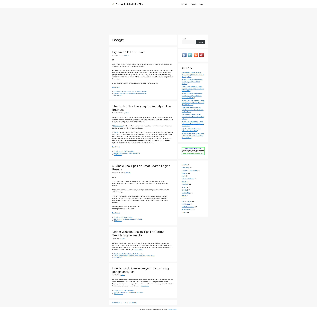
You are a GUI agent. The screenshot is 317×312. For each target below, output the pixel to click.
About (201, 4)
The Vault (184, 4)
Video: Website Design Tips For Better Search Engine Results (138, 233)
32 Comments (118, 257)
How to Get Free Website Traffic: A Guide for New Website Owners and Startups (193, 124)
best (115, 93)
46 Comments (118, 155)
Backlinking (117, 91)
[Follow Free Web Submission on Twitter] (190, 57)
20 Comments (118, 95)
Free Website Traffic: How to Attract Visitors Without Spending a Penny (193, 117)
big (118, 93)
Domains (184, 173)
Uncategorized (186, 209)
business (116, 153)
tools (134, 153)
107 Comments (118, 294)
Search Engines (128, 217)
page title (131, 255)
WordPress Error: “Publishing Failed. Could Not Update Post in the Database (192, 110)
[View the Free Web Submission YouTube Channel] (201, 57)
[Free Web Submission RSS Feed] (196, 57)
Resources (193, 4)
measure (126, 292)
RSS (183, 198)
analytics (116, 292)
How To (134, 91)
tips (136, 219)
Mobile (184, 195)
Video (183, 212)
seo (133, 219)
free (127, 93)
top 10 (138, 153)
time (132, 93)
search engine (128, 219)
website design (150, 255)
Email (183, 176)
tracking (132, 292)
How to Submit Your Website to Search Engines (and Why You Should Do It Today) (192, 96)
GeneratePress (172, 309)
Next (134, 302)
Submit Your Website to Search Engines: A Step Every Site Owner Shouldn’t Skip (193, 89)
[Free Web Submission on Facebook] (184, 57)
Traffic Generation (142, 91)
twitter (140, 93)
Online (130, 153)
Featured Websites (188, 179)
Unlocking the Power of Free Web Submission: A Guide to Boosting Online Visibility (193, 136)
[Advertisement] (158, 20)
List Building (186, 193)
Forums (184, 181)
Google (129, 91)
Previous (116, 302)
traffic (136, 93)
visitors (144, 93)
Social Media (186, 204)
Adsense (184, 165)
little (129, 93)
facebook (122, 93)
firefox (121, 153)
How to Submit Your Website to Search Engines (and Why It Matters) (192, 82)
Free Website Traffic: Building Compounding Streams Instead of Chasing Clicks (193, 75)
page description (123, 255)
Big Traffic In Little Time (128, 52)
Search (184, 39)
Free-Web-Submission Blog (129, 4)
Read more (116, 87)
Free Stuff (123, 91)
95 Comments (118, 221)
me (125, 153)
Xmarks (116, 132)
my (127, 153)
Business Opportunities (189, 170)
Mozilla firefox (118, 126)
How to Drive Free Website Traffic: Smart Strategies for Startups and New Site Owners (193, 103)
